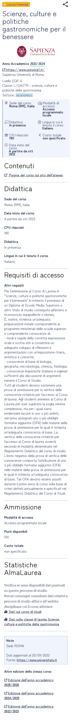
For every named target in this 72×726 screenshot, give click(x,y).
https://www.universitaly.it (37, 659)
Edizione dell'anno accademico (29, 682)
